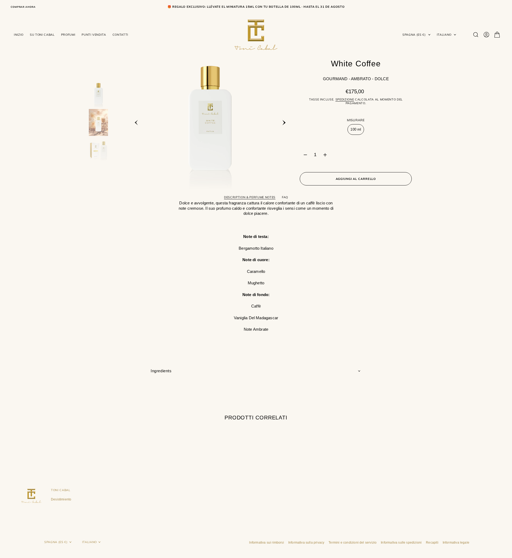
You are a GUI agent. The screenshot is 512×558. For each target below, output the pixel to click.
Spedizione (344, 99)
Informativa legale (456, 542)
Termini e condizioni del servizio (353, 542)
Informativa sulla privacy (306, 542)
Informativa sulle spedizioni (401, 542)
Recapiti (432, 542)
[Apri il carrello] (497, 34)
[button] (486, 34)
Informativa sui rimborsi (266, 542)
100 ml (357, 131)
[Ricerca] (475, 34)
